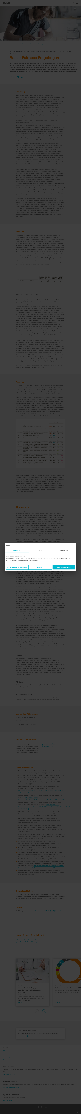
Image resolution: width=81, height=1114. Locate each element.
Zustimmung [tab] (16, 550)
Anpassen (39, 567)
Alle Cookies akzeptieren (63, 567)
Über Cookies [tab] (64, 550)
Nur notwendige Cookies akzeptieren (17, 567)
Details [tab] (40, 550)
